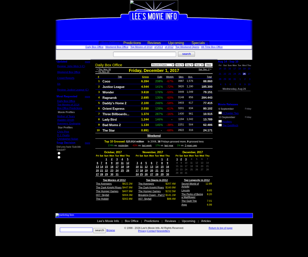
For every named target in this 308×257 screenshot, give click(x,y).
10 (117, 163)
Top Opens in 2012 (157, 180)
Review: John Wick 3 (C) (71, 66)
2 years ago (191, 145)
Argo (184, 204)
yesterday (123, 145)
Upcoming (176, 43)
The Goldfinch (230, 125)
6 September (226, 108)
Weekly (170, 77)
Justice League (113, 87)
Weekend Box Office (116, 47)
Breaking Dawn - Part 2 (151, 195)
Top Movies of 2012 (114, 180)
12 (127, 163)
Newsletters (163, 231)
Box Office (110, 43)
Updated (62, 61)
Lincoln (185, 190)
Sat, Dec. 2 (204, 69)
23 (111, 170)
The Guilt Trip (189, 201)
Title (120, 77)
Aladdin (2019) (65, 120)
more (87, 61)
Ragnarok (109, 97)
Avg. (190, 77)
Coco (106, 81)
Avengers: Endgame (68, 123)
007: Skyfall (102, 195)
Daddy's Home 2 (114, 103)
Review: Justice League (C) (73, 89)
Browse (110, 230)
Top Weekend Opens (187, 47)
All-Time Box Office (212, 47)
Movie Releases (228, 104)
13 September (227, 117)
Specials (198, 43)
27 (97, 174)
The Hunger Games (107, 191)
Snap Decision (66, 142)
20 (97, 170)
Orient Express (113, 108)
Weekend (154, 135)
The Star (108, 130)
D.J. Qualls (63, 135)
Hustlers (227, 121)
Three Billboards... (115, 114)
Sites (181, 77)
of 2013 (158, 47)
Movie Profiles (66, 112)
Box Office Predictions (69, 108)
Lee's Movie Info (108, 221)
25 (122, 170)
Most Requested (67, 96)
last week (147, 145)
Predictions (132, 43)
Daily (159, 77)
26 (127, 170)
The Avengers (104, 183)
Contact (151, 231)
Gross (145, 77)
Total (209, 77)
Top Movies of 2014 (141, 47)
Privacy (142, 231)
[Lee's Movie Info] (154, 19)
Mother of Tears (66, 116)
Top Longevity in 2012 (197, 180)
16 (111, 166)
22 (106, 170)
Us (58, 83)
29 (106, 174)
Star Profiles (65, 127)
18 (122, 166)
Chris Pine (63, 131)
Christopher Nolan (67, 138)
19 (127, 166)
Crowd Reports (65, 78)
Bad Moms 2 (111, 125)
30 (111, 174)
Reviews (154, 43)
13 (97, 166)
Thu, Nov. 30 (104, 69)
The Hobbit (102, 198)
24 (117, 170)
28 (101, 174)
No (62, 157)
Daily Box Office (94, 47)
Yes (63, 153)
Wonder (108, 92)
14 (101, 166)
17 (117, 166)
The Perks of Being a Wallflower (192, 196)
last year (168, 145)
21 (101, 170)
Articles (206, 221)
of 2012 (169, 47)
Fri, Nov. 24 (103, 71)
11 (122, 163)
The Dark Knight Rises (109, 187)
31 (117, 174)
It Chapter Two (230, 113)
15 (106, 166)
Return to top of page (221, 228)
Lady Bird (109, 119)
